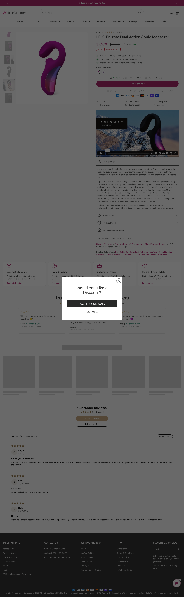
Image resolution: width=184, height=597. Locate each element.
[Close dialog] (119, 280)
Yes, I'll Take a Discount (92, 303)
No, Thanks (92, 312)
